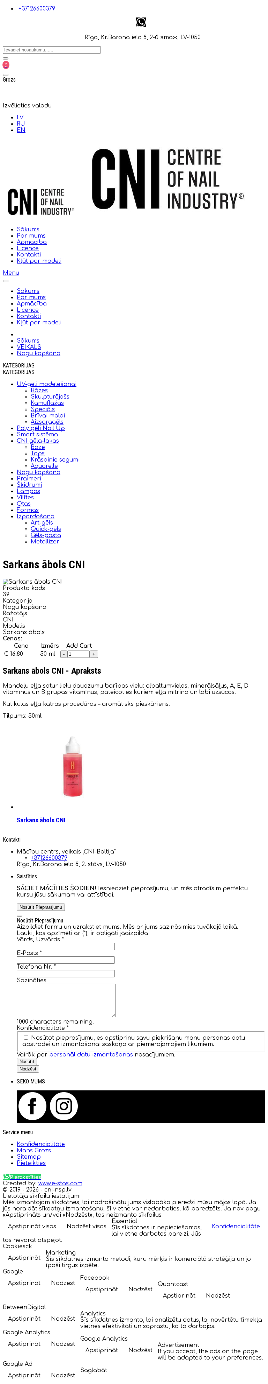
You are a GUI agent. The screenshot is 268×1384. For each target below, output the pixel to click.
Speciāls (43, 409)
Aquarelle (44, 466)
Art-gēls (42, 523)
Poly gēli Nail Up (41, 428)
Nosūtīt (27, 1061)
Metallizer (45, 542)
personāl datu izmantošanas (92, 1055)
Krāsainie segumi (55, 460)
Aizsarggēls (47, 422)
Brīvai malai (48, 416)
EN (21, 130)
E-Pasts (29, 953)
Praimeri (29, 479)
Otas (24, 504)
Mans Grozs (34, 1150)
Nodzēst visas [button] (86, 1226)
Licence (28, 248)
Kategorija (17, 601)
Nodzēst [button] (63, 1283)
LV (20, 117)
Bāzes (39, 390)
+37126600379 (36, 9)
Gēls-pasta (46, 535)
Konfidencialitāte (43, 1028)
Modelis (14, 626)
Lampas (28, 491)
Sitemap (29, 1157)
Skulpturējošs (50, 397)
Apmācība (32, 242)
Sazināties (31, 980)
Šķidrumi (29, 485)
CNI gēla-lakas (38, 441)
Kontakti (29, 255)
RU (21, 124)
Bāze (38, 447)
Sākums (28, 229)
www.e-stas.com (60, 1183)
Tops (38, 453)
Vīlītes (25, 497)
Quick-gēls (46, 529)
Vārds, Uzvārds (40, 939)
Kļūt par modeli (39, 261)
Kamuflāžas (47, 403)
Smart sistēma (37, 434)
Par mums (31, 236)
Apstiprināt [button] (24, 1258)
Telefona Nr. (36, 967)
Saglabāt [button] (93, 1370)
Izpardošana (35, 516)
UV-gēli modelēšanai (46, 384)
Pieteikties (31, 1163)
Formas (28, 510)
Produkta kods (24, 588)
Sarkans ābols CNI (41, 820)
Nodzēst (28, 1069)
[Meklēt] (5, 58)
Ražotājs (15, 613)
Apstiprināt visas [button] (32, 1226)
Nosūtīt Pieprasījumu (41, 907)
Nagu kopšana (38, 472)
